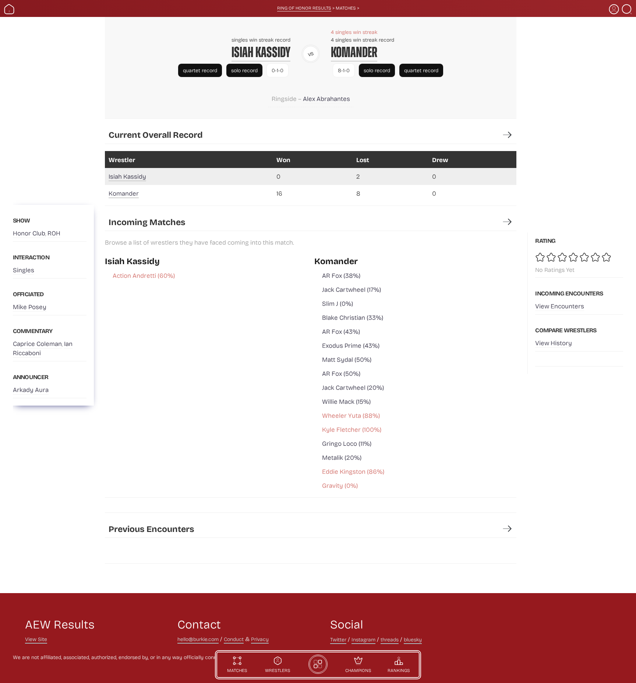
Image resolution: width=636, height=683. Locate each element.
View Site (36, 639)
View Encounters (559, 306)
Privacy (260, 639)
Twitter (338, 639)
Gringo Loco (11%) (346, 443)
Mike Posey (29, 306)
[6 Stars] (595, 257)
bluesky (413, 639)
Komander (354, 52)
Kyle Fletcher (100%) (351, 429)
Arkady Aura (31, 389)
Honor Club (29, 233)
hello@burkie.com (198, 639)
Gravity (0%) (340, 485)
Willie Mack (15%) (346, 401)
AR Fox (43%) (341, 331)
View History (553, 342)
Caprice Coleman (37, 343)
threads (390, 639)
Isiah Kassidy (261, 52)
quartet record (200, 70)
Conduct (234, 639)
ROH (53, 233)
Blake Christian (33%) (352, 317)
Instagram (363, 639)
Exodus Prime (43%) (350, 345)
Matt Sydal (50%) (346, 359)
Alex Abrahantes (326, 98)
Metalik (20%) (341, 457)
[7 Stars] (606, 257)
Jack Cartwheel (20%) (353, 387)
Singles (23, 269)
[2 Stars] (551, 257)
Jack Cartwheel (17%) (351, 289)
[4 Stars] (573, 257)
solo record (244, 70)
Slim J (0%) (337, 303)
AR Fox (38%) (341, 275)
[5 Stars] (584, 257)
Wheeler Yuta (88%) (351, 415)
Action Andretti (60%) (144, 275)
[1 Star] (540, 257)
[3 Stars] (562, 257)
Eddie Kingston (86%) (353, 471)
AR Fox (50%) (341, 373)
